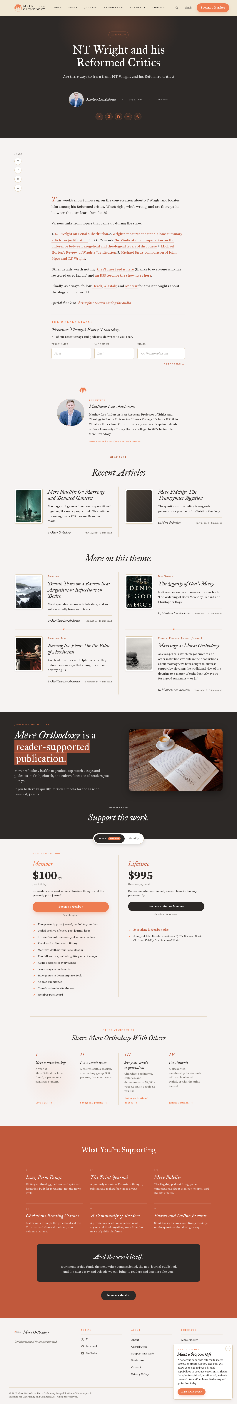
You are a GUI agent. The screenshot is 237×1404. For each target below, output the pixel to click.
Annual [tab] (108, 838)
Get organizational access (136, 1100)
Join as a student (181, 1102)
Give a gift (44, 1102)
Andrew (131, 286)
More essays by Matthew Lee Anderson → (115, 441)
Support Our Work (142, 1353)
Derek (97, 286)
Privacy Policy (140, 1374)
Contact (159, 7)
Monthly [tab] (134, 838)
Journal (91, 7)
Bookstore (137, 1360)
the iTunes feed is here (115, 269)
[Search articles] (176, 7)
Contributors (139, 1347)
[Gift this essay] (128, 116)
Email (141, 344)
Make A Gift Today (191, 1391)
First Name (59, 344)
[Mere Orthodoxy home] (29, 7)
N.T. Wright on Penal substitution (81, 234)
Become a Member (213, 7)
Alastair (110, 286)
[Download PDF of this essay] (118, 116)
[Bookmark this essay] (109, 116)
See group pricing (93, 1102)
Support (137, 7)
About (73, 7)
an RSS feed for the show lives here (123, 275)
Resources (113, 7)
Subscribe (172, 364)
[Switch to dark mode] (137, 116)
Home (57, 7)
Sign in (188, 7)
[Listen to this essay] (99, 116)
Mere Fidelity (118, 34)
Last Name (102, 344)
